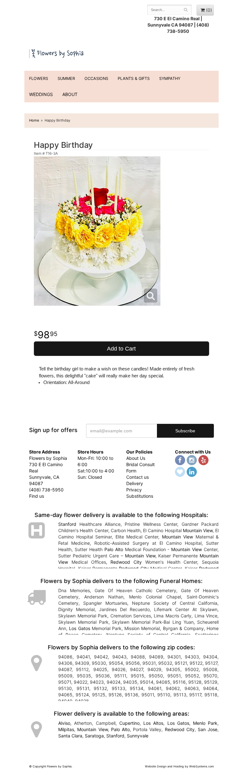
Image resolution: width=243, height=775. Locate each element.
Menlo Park (205, 723)
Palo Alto (113, 549)
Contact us (137, 477)
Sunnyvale (137, 735)
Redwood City (126, 562)
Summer (66, 78)
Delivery (134, 483)
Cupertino (129, 723)
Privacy (134, 489)
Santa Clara (70, 735)
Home (34, 120)
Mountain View (198, 530)
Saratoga (94, 735)
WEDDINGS (41, 94)
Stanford (67, 524)
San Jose (207, 729)
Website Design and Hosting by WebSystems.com (179, 766)
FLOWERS (38, 78)
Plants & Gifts (134, 78)
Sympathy (169, 78)
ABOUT (70, 94)
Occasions (96, 78)
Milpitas (66, 729)
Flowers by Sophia (56, 52)
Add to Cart (121, 348)
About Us (135, 458)
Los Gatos (79, 628)
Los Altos (153, 723)
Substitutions (139, 496)
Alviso (64, 723)
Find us (36, 496)
